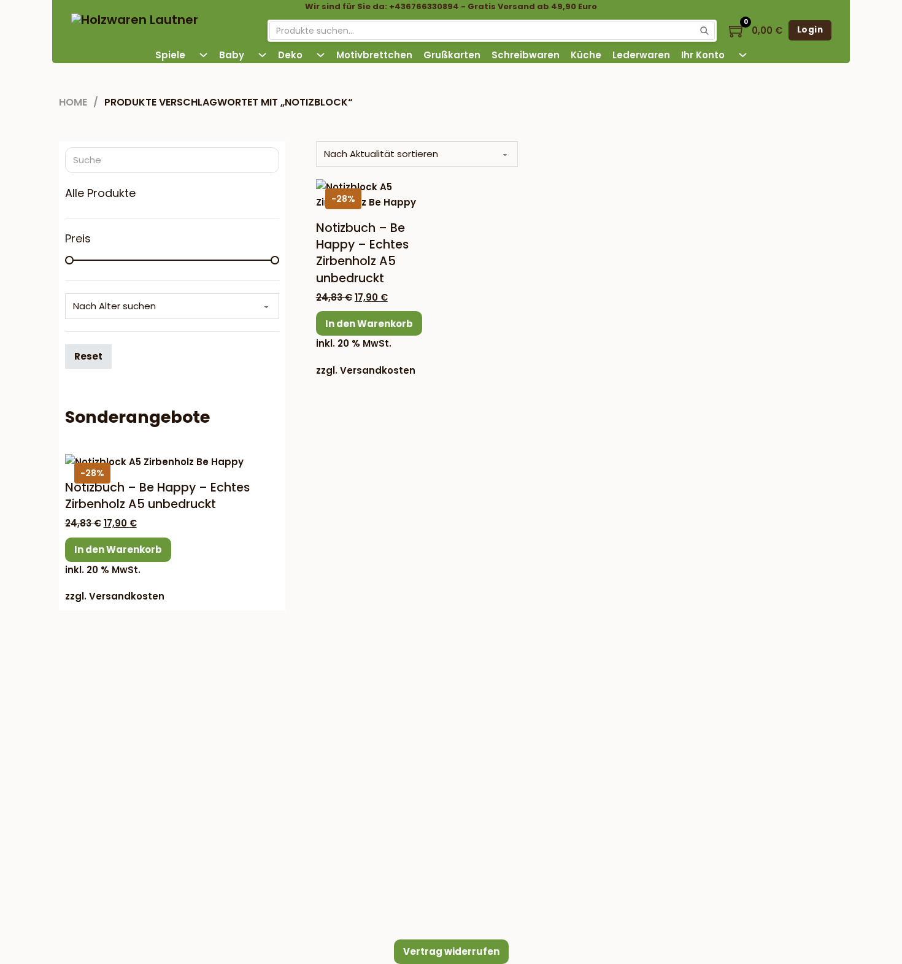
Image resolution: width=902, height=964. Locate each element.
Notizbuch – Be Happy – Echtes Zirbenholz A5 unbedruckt (362, 253)
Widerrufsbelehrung (390, 851)
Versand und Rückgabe (398, 777)
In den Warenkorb (369, 323)
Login (810, 30)
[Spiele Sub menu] (203, 55)
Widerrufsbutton (156, 778)
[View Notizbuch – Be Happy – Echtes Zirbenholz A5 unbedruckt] (375, 193)
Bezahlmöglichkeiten (659, 669)
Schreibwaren (525, 54)
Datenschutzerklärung (395, 826)
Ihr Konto (703, 54)
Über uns (365, 752)
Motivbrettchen (374, 54)
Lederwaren (641, 54)
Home (73, 102)
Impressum (370, 703)
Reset (88, 356)
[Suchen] (704, 30)
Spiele (170, 54)
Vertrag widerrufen (451, 951)
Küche (586, 54)
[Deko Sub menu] (320, 55)
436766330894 (163, 745)
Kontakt (362, 728)
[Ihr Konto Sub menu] (742, 55)
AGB (354, 802)
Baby (231, 54)
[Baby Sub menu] (262, 55)
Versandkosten (377, 370)
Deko (290, 54)
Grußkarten (451, 54)
